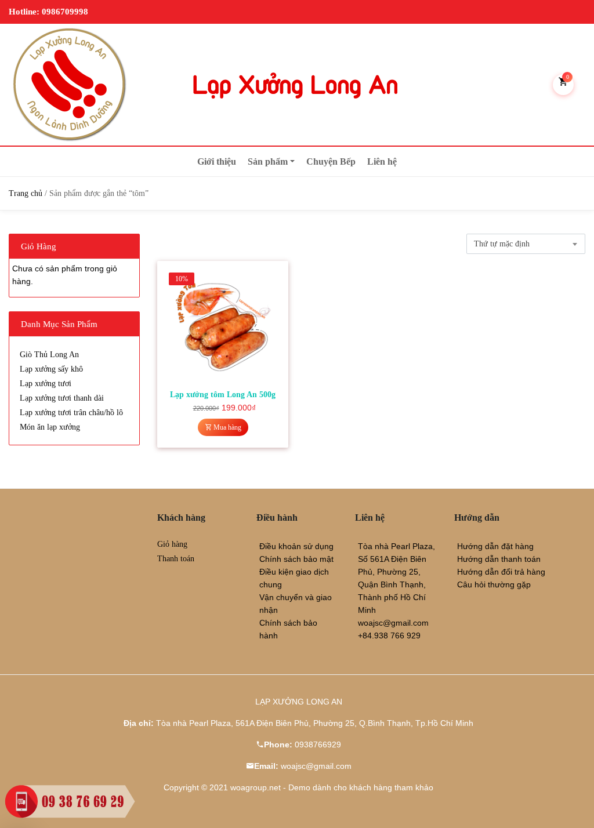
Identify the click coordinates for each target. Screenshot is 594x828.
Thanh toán (175, 558)
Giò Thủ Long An (49, 354)
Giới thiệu (216, 161)
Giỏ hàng (172, 544)
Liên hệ (382, 161)
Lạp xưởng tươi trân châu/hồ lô (71, 412)
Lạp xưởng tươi (45, 383)
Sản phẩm (268, 161)
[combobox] (525, 244)
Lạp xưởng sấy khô (51, 369)
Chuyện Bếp (331, 161)
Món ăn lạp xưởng (50, 427)
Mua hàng (226, 427)
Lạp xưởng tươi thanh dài (62, 398)
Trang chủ (25, 193)
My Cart (567, 77)
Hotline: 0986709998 (48, 11)
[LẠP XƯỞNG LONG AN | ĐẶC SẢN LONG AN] (70, 85)
